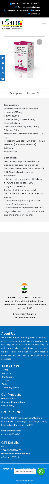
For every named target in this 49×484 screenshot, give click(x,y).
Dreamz (30, 480)
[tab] (16, 93)
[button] (39, 42)
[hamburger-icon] (44, 24)
